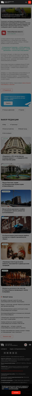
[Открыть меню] (29, 2)
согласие (6, 388)
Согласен (16, 392)
